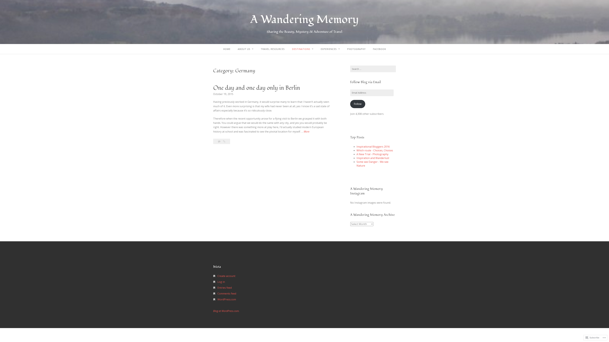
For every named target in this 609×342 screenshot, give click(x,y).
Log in (221, 282)
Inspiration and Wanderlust (373, 158)
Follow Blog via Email (365, 82)
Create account (226, 276)
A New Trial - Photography (372, 154)
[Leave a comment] (219, 141)
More (306, 132)
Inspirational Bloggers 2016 (373, 146)
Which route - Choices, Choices (375, 150)
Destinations (301, 49)
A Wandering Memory (304, 19)
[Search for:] (373, 69)
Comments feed (226, 293)
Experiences (329, 49)
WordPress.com (226, 299)
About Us (244, 49)
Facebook (379, 49)
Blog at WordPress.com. (226, 311)
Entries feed (224, 287)
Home (226, 49)
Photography (356, 49)
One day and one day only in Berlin (256, 88)
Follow (357, 104)
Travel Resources (273, 49)
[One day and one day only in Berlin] (224, 141)
